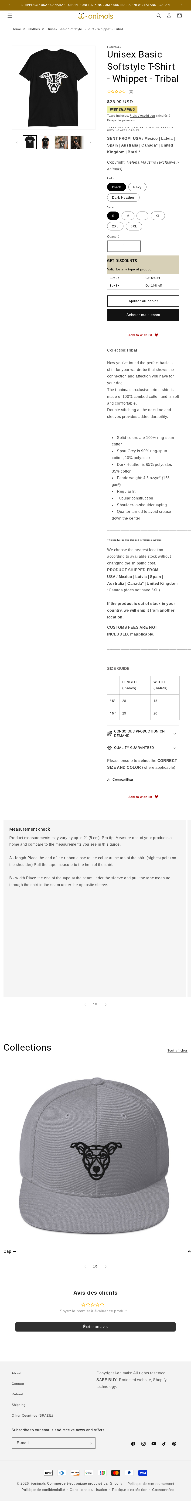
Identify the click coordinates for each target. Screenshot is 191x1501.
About (16, 1373)
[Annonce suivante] (182, 5)
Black (116, 187)
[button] (10, 16)
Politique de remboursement (150, 1484)
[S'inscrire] (90, 1443)
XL (158, 216)
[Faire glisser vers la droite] (90, 142)
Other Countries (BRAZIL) (32, 1415)
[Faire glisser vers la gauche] (17, 142)
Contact (18, 1384)
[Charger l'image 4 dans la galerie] (77, 142)
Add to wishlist (140, 335)
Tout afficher (177, 1050)
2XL (115, 226)
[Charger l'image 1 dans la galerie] (30, 142)
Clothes (34, 29)
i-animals (38, 1483)
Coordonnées (163, 1490)
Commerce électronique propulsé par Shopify (85, 1483)
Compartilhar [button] (123, 779)
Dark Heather (123, 197)
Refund (17, 1394)
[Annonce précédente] (9, 5)
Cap (7, 1251)
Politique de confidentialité (43, 1490)
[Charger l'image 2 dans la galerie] (45, 142)
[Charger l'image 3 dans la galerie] (61, 142)
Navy (137, 187)
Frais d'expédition (142, 115)
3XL (134, 226)
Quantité (113, 236)
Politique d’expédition (129, 1490)
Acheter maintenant (143, 315)
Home (16, 29)
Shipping (19, 1405)
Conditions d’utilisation (88, 1490)
